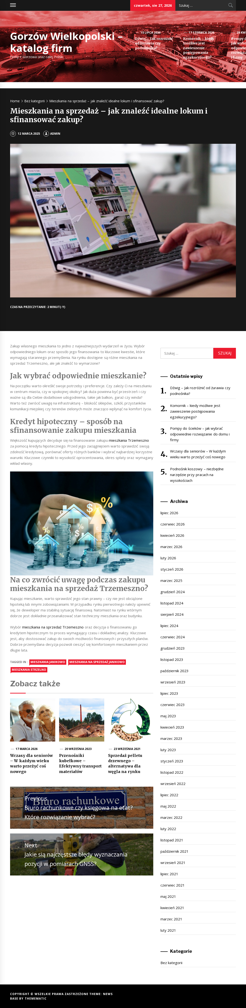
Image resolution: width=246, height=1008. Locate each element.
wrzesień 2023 (172, 682)
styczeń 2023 (171, 761)
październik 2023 (174, 670)
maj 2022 (168, 806)
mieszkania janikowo (48, 662)
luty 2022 (168, 828)
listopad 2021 (171, 840)
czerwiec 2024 (172, 636)
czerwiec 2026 (172, 524)
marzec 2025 (171, 580)
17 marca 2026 (27, 749)
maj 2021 (168, 896)
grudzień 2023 (172, 648)
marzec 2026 (171, 546)
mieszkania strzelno (29, 670)
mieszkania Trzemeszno (129, 440)
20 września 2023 (78, 749)
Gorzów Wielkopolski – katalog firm (66, 42)
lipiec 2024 (169, 625)
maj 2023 (168, 715)
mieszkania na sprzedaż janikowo (97, 662)
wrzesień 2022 (172, 783)
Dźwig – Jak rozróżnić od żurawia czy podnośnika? (154, 43)
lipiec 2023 (169, 693)
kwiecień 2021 (172, 907)
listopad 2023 (171, 659)
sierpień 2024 (172, 614)
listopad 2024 (171, 603)
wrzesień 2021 (172, 862)
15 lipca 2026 (151, 32)
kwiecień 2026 (172, 535)
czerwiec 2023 (172, 704)
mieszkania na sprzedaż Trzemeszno (53, 627)
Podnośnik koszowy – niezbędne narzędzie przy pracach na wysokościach (197, 474)
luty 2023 (168, 749)
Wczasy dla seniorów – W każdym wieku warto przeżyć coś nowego (198, 454)
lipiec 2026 (169, 512)
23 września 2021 (127, 749)
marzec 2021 (171, 919)
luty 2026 (168, 557)
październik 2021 (174, 851)
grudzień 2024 (172, 591)
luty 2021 (168, 930)
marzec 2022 (171, 817)
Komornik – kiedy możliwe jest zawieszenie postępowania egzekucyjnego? (198, 48)
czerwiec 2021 (172, 885)
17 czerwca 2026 (202, 32)
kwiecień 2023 (172, 727)
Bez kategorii (171, 962)
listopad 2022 (171, 772)
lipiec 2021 (169, 873)
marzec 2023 (171, 738)
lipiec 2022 (169, 794)
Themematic (36, 998)
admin (55, 134)
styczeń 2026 (171, 569)
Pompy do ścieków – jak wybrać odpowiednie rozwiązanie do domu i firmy (200, 434)
